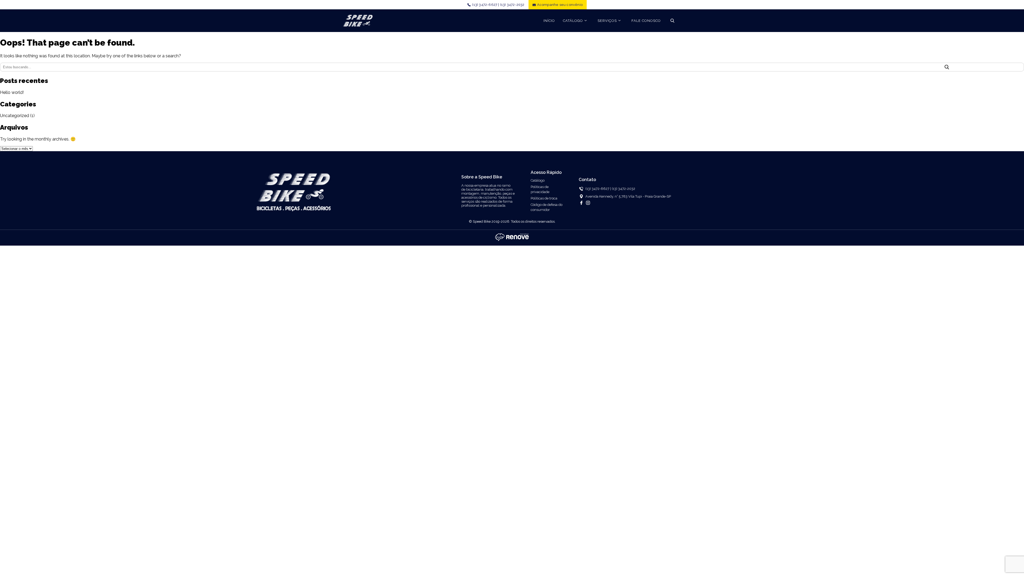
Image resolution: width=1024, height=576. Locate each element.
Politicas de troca (544, 198)
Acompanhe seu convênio (560, 5)
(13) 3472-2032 (512, 5)
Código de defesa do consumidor (546, 207)
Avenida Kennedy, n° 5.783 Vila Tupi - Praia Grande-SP (628, 196)
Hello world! (12, 92)
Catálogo (538, 180)
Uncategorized (14, 115)
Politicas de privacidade (540, 189)
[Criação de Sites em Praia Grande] (512, 240)
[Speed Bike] (358, 21)
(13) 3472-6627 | (485, 5)
